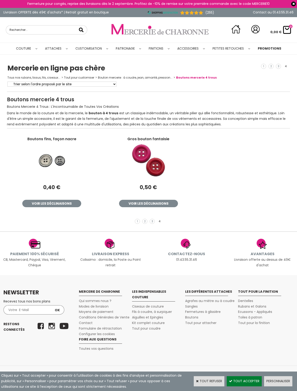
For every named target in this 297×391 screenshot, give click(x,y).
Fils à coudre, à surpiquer (152, 311)
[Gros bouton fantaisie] (148, 176)
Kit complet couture (148, 323)
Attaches (53, 48)
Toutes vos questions (96, 348)
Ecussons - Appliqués (255, 311)
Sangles (191, 306)
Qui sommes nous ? (95, 301)
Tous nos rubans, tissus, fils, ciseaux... (33, 77)
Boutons (191, 317)
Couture (23, 48)
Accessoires (188, 48)
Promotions (269, 48)
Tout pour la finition (254, 323)
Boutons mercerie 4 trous (196, 77)
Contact (86, 323)
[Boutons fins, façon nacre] (51, 176)
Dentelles (245, 301)
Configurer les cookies (97, 334)
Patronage (125, 48)
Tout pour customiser (79, 77)
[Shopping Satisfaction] (163, 12)
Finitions (156, 48)
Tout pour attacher (200, 323)
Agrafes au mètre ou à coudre (210, 301)
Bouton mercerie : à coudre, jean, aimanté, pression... (135, 77)
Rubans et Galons (252, 306)
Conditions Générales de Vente (104, 317)
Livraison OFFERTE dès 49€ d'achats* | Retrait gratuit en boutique (56, 12)
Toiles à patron (250, 317)
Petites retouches (228, 48)
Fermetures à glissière (203, 311)
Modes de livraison (94, 306)
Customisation (88, 48)
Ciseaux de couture (148, 306)
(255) (209, 12)
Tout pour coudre (146, 328)
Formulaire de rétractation (100, 328)
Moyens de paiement (96, 311)
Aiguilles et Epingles (147, 317)
